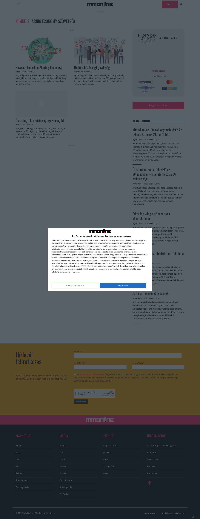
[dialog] (100, 259)
